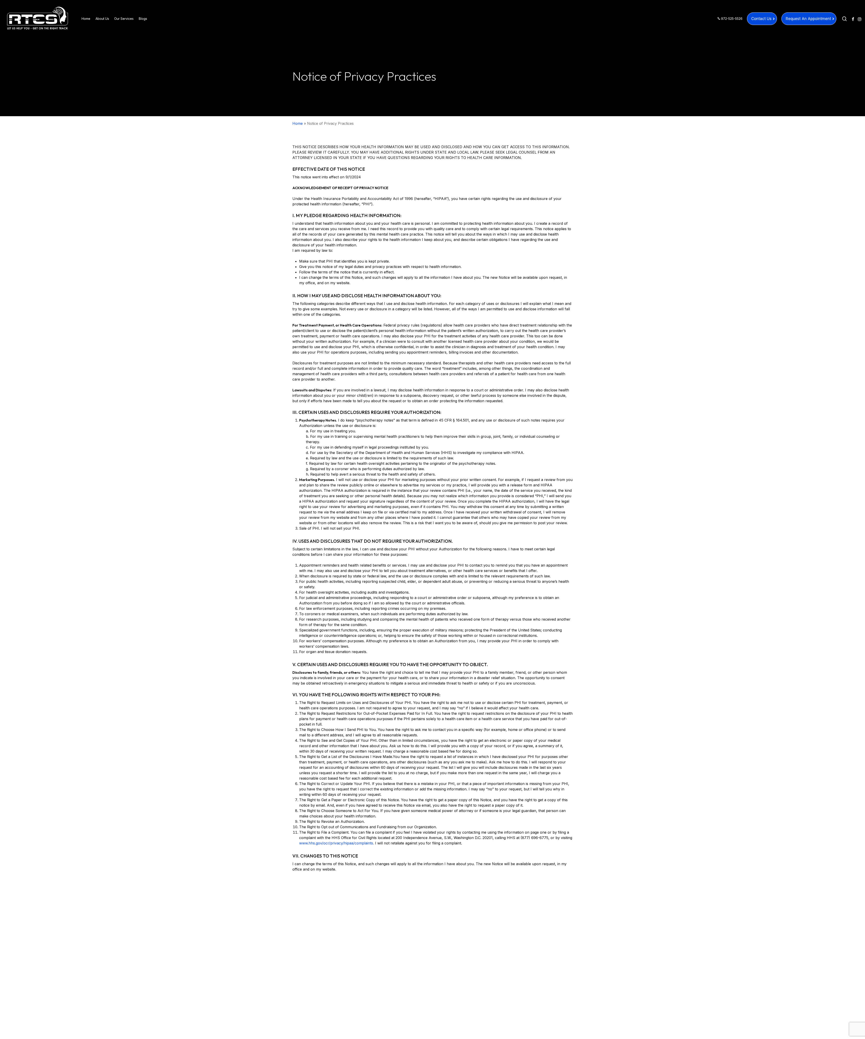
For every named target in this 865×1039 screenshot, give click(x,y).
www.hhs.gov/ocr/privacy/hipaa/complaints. (336, 843)
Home (297, 123)
